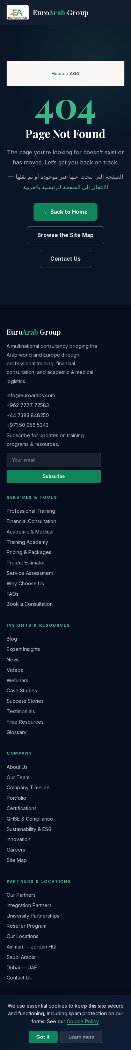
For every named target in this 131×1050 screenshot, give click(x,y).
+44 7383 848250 (28, 415)
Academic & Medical (30, 532)
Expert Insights (23, 649)
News (13, 659)
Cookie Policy (83, 1021)
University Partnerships (33, 916)
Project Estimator (26, 562)
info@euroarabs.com (31, 395)
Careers (16, 850)
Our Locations (22, 936)
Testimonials (21, 711)
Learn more (81, 1037)
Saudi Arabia (21, 957)
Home (58, 73)
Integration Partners (29, 905)
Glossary (17, 732)
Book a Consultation (30, 604)
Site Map (17, 860)
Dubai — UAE (22, 967)
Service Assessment (30, 573)
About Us (17, 767)
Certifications (22, 808)
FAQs (13, 594)
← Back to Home (66, 212)
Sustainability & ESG (29, 829)
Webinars (17, 680)
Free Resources (25, 722)
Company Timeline (28, 787)
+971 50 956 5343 (28, 425)
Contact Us (65, 258)
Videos (15, 670)
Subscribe (54, 476)
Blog (12, 639)
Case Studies (22, 690)
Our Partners (21, 895)
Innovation (18, 839)
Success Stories (25, 701)
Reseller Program (26, 926)
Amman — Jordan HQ (31, 947)
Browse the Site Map (65, 235)
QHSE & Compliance (30, 819)
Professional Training (31, 511)
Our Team (18, 777)
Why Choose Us (25, 583)
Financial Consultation (31, 521)
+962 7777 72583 (28, 405)
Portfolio (16, 798)
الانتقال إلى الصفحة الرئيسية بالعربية (65, 187)
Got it (43, 1037)
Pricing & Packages (29, 552)
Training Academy (27, 542)
